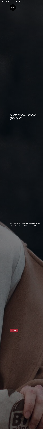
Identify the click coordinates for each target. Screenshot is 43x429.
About (7, 1)
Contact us (18, 1)
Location (12, 1)
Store (3, 1)
